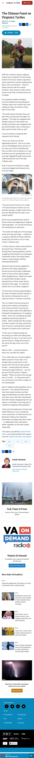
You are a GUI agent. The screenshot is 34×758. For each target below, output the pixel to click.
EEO (5, 718)
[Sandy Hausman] (6, 462)
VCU (18, 441)
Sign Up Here (17, 690)
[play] (3, 756)
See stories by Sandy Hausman (19, 470)
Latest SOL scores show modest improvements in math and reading (23, 633)
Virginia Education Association (20, 437)
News (9, 441)
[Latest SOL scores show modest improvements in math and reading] (8, 631)
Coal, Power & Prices (17, 509)
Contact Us (21, 723)
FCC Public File (8, 714)
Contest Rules (8, 723)
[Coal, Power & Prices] (17, 493)
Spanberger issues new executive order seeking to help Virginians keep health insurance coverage (23, 600)
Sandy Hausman (19, 459)
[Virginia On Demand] (17, 536)
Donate (28, 3)
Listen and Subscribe (17, 565)
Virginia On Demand (17, 555)
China (10, 445)
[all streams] (31, 755)
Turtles (26, 441)
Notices (20, 718)
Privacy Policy (22, 714)
